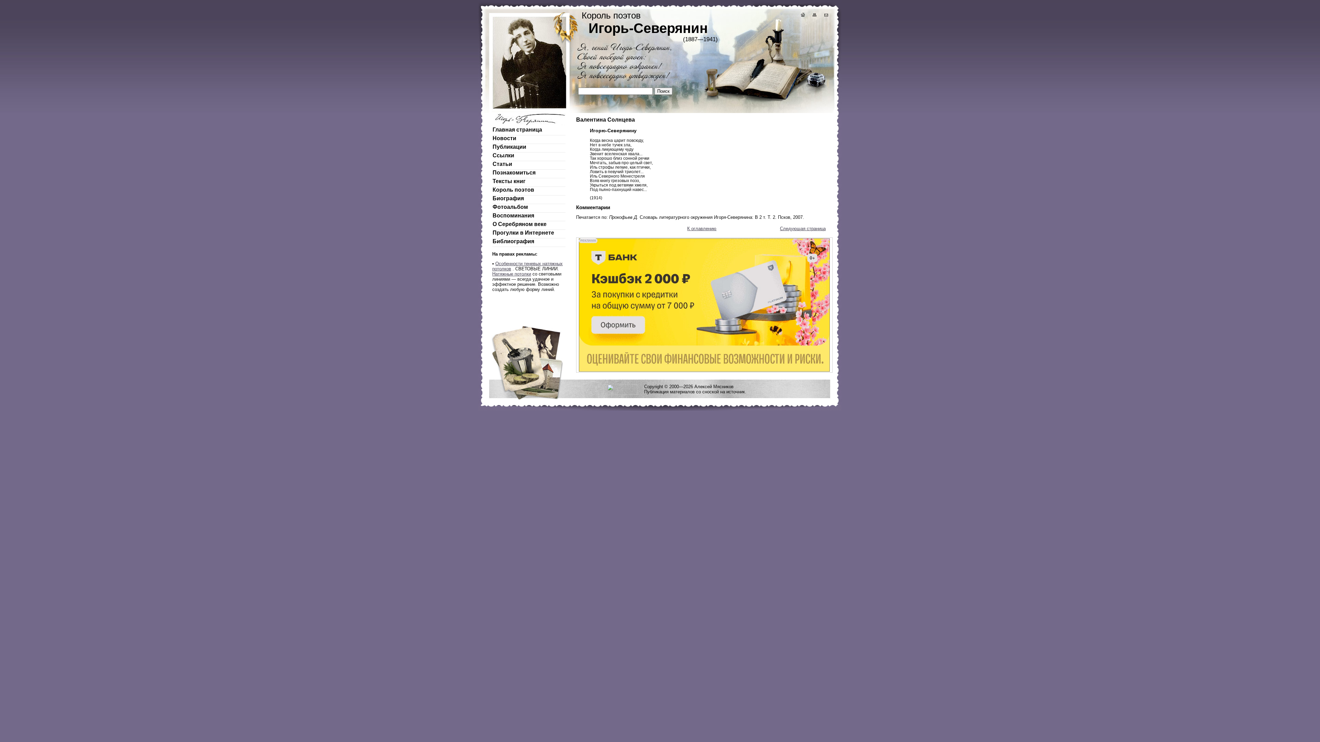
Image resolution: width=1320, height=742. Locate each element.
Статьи (502, 164)
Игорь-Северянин (648, 28)
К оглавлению (701, 228)
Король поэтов (513, 190)
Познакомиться (514, 173)
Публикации (509, 147)
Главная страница (517, 130)
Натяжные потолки (511, 274)
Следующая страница (803, 228)
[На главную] (802, 15)
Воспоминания (513, 215)
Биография (508, 198)
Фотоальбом (510, 207)
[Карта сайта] (814, 15)
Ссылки (503, 155)
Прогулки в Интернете (523, 233)
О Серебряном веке (520, 224)
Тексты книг (509, 181)
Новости (504, 138)
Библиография (513, 241)
